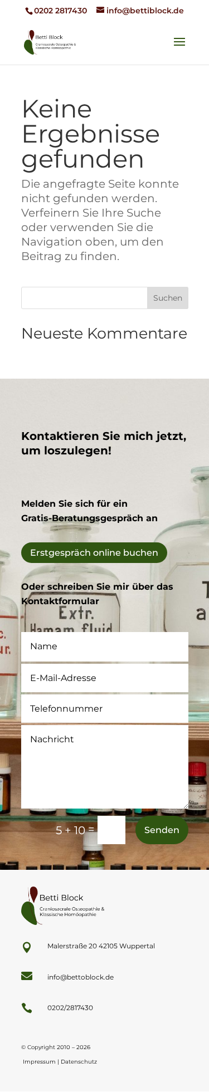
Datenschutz (79, 1061)
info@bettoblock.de (80, 977)
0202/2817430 (70, 1007)
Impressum (39, 1061)
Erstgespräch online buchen (94, 552)
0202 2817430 (60, 11)
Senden (161, 830)
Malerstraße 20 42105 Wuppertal (101, 946)
